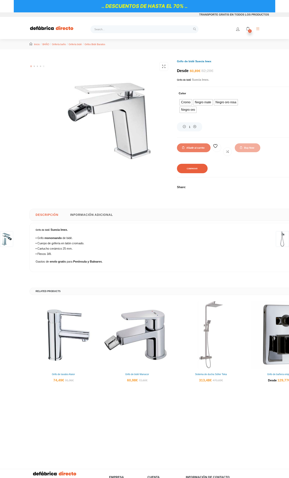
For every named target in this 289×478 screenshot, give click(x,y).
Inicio (37, 44)
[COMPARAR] (227, 151)
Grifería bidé (75, 44)
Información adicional (91, 214)
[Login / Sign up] (237, 29)
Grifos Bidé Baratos (95, 44)
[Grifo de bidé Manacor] (137, 335)
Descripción (47, 214)
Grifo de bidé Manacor (137, 374)
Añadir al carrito (195, 148)
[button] (163, 66)
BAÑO (45, 44)
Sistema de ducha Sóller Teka (211, 374)
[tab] (47, 215)
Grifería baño (59, 44)
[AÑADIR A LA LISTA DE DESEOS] (217, 147)
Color (182, 93)
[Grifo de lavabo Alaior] (63, 335)
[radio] (186, 102)
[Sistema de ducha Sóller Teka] (211, 335)
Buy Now (249, 148)
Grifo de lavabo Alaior (63, 374)
